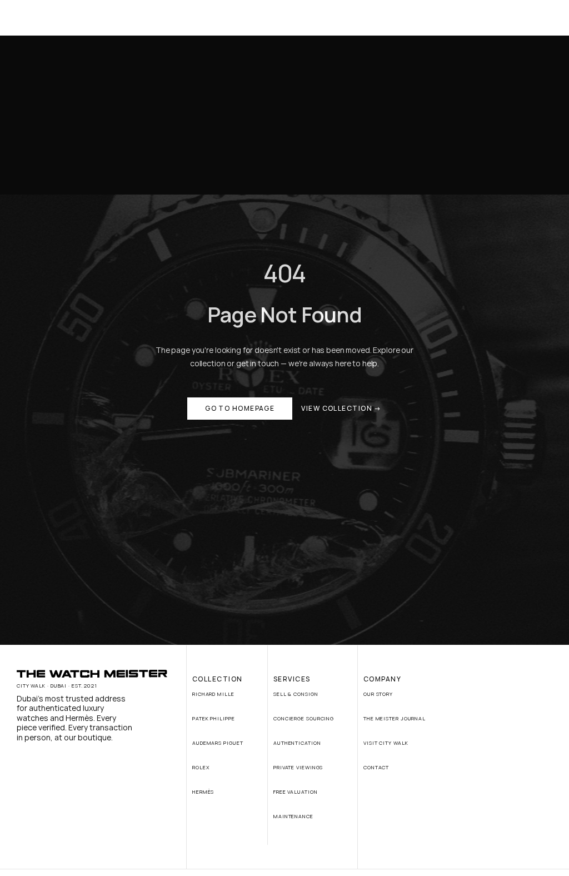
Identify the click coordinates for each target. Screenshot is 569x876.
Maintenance (293, 816)
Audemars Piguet (217, 742)
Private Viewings (298, 767)
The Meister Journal (394, 718)
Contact (376, 767)
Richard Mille (213, 694)
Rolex (200, 767)
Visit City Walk (385, 742)
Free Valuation (295, 791)
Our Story (378, 694)
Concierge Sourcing (303, 718)
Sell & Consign (295, 694)
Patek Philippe (213, 718)
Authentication (297, 742)
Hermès (203, 791)
